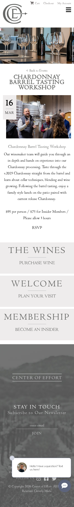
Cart (37, 3)
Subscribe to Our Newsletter (37, 412)
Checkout (48, 3)
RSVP (37, 227)
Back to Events (38, 70)
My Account (64, 3)
